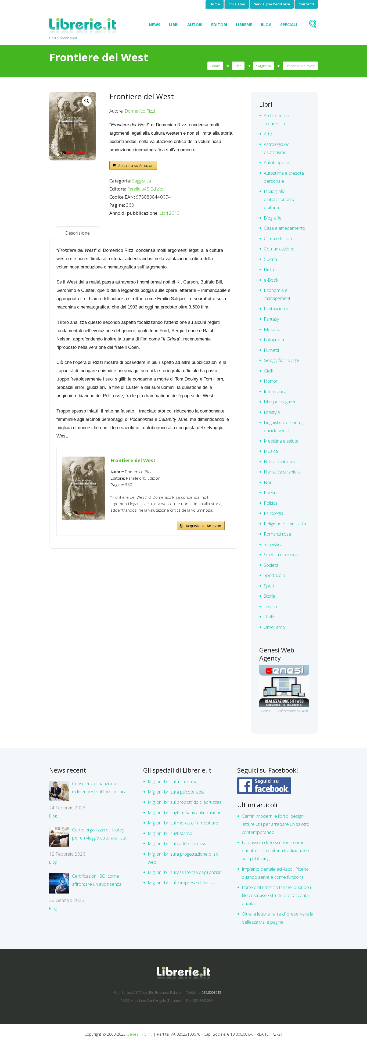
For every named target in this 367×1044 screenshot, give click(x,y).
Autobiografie (277, 162)
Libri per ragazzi (279, 402)
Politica (271, 503)
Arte (268, 134)
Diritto (270, 269)
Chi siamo (236, 4)
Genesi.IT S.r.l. (139, 1034)
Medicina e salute (281, 441)
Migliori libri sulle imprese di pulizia (181, 883)
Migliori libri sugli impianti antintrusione (185, 812)
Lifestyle (272, 412)
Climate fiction (278, 238)
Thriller (270, 617)
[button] (87, 101)
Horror (271, 381)
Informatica (275, 391)
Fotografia (274, 339)
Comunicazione (279, 249)
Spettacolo (274, 575)
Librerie (244, 24)
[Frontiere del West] (83, 459)
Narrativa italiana (280, 461)
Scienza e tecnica (281, 554)
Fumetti (271, 350)
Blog (266, 24)
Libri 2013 (170, 213)
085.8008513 (211, 992)
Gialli (268, 371)
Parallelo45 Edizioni (146, 189)
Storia (269, 596)
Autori (195, 24)
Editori (219, 24)
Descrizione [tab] (77, 233)
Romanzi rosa (277, 534)
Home (215, 4)
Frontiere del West (133, 460)
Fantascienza (277, 309)
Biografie (273, 218)
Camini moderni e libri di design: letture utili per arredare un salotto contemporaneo (275, 824)
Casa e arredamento (284, 228)
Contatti (306, 4)
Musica (271, 451)
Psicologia (273, 513)
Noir (268, 482)
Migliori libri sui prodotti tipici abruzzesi (185, 802)
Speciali (288, 24)
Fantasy (271, 319)
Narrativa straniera (282, 472)
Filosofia (272, 329)
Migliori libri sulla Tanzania (172, 781)
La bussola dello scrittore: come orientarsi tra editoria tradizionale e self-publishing (276, 850)
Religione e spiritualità (285, 524)
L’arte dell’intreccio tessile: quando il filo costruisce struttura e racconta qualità (277, 895)
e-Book (271, 280)
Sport (269, 586)
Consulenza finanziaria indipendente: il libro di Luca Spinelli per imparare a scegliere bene (99, 788)
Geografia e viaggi (281, 360)
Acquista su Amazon (135, 165)
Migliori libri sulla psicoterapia (176, 792)
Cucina (270, 259)
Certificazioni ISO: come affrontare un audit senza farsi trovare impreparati (96, 880)
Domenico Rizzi (140, 111)
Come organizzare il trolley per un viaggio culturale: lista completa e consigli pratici (99, 834)
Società (271, 565)
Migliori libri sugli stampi (170, 833)
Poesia (270, 492)
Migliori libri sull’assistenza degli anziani (185, 872)
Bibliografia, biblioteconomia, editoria (280, 199)
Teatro (270, 606)
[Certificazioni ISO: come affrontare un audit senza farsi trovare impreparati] (59, 883)
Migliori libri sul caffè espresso (177, 843)
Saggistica (263, 65)
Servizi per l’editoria (272, 4)
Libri (174, 24)
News (154, 24)
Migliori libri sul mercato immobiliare (183, 823)
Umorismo (274, 627)
